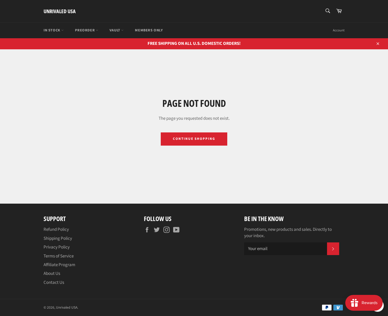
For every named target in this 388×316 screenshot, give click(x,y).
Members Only (149, 30)
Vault (115, 30)
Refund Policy (56, 229)
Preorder (85, 30)
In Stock (52, 30)
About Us (52, 273)
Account (338, 30)
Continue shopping (194, 138)
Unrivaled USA (60, 11)
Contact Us (54, 282)
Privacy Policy (57, 247)
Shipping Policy (58, 238)
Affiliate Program (59, 265)
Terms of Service (59, 256)
